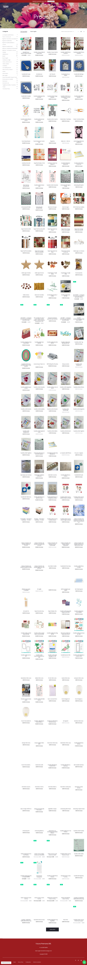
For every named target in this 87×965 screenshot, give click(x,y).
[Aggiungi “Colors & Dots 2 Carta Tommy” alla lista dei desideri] (43, 884)
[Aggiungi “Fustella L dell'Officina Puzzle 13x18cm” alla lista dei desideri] (43, 707)
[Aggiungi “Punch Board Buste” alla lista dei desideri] (30, 127)
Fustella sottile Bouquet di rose (26, 387)
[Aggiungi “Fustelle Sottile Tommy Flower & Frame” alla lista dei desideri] (69, 840)
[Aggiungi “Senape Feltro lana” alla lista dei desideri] (30, 729)
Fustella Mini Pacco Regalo (65, 74)
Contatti (60, 6)
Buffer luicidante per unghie (65, 589)
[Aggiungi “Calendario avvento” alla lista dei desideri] (56, 461)
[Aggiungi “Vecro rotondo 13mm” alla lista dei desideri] (56, 685)
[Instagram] (78, 960)
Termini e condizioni (37, 962)
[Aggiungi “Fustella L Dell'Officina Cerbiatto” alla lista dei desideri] (69, 38)
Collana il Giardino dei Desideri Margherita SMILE (26, 566)
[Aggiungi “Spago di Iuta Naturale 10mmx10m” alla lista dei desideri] (43, 795)
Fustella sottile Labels (78, 853)
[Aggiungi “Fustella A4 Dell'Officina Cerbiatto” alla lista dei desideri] (82, 38)
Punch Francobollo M (26, 721)
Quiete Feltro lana (66, 678)
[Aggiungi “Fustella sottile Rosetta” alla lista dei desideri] (30, 395)
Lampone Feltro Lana (78, 678)
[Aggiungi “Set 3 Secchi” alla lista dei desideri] (56, 60)
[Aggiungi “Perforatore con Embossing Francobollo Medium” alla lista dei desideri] (56, 817)
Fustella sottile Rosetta (26, 409)
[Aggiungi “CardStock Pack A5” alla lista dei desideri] (30, 149)
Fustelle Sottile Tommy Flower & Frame (66, 854)
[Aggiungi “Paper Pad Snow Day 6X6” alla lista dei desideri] (43, 215)
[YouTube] (73, 5)
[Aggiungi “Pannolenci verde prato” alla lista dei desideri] (69, 773)
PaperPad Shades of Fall (39, 163)
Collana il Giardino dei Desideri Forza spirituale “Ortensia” (39, 544)
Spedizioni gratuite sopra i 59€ (43, 1)
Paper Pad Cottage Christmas (65, 251)
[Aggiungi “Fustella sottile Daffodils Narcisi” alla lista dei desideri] (43, 685)
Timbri (4, 87)
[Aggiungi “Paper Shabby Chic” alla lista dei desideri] (56, 597)
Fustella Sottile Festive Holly (39, 185)
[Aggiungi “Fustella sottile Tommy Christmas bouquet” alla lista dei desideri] (82, 906)
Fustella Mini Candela (26, 96)
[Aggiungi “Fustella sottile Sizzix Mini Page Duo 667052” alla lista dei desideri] (69, 597)
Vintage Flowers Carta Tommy (66, 876)
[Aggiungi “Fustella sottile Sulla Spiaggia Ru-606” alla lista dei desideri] (56, 641)
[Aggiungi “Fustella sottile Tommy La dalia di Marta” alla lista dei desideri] (56, 505)
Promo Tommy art (7, 37)
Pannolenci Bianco (52, 786)
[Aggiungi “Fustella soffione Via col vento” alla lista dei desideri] (56, 373)
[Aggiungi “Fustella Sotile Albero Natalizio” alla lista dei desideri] (82, 82)
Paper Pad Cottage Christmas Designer (65, 229)
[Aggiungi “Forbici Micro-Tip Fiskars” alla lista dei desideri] (69, 105)
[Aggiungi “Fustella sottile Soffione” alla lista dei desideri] (82, 373)
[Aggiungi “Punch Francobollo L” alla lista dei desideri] (30, 751)
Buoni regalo (33, 31)
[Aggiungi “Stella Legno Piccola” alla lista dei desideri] (43, 259)
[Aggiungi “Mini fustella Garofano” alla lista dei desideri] (82, 751)
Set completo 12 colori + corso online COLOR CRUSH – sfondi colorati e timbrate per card (39, 319)
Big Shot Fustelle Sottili (7, 46)
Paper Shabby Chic (52, 611)
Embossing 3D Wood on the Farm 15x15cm (39, 453)
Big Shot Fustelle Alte (7, 40)
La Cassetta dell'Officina (8, 35)
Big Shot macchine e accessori (9, 38)
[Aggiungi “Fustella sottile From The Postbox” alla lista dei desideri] (69, 817)
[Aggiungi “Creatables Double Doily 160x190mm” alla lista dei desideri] (56, 439)
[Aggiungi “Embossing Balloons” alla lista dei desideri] (43, 817)
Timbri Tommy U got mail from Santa (52, 854)
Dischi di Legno (65, 207)
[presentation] (61, 43)
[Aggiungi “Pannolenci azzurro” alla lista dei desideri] (30, 773)
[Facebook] (68, 5)
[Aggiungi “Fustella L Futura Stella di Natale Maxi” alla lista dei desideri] (43, 38)
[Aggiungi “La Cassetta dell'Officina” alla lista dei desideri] (69, 439)
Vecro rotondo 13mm (52, 699)
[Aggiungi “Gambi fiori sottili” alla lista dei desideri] (43, 751)
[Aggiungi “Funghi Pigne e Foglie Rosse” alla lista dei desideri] (56, 259)
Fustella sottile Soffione (79, 387)
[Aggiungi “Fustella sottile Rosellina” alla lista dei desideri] (43, 395)
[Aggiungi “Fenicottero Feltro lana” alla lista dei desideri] (56, 729)
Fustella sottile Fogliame (26, 453)
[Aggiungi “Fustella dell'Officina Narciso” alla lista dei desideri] (82, 729)
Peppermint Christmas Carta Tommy (52, 898)
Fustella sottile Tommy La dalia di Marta (52, 519)
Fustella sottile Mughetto (78, 409)
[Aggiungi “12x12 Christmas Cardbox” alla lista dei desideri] (82, 193)
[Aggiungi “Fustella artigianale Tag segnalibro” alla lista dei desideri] (56, 906)
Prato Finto (65, 919)
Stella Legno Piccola (39, 273)
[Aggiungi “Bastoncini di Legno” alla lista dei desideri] (56, 193)
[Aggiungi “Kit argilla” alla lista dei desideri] (43, 575)
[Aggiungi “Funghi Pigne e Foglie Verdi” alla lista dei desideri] (69, 259)
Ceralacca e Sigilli (6, 60)
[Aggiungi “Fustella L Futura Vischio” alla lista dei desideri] (56, 38)
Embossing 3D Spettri (78, 185)
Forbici (4, 71)
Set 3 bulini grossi (79, 589)
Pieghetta (52, 141)
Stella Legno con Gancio (78, 251)
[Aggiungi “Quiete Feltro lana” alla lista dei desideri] (69, 664)
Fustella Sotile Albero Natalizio (78, 96)
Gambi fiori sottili (39, 765)
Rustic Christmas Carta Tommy (26, 898)
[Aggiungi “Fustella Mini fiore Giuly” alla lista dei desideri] (69, 552)
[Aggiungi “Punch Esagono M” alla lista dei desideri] (69, 685)
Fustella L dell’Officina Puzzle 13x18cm (39, 721)
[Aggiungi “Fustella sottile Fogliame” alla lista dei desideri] (30, 439)
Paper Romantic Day (39, 611)
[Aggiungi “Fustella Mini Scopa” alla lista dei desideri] (30, 60)
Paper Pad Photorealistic (26, 251)
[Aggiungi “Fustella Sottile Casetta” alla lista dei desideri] (56, 105)
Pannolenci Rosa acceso (39, 919)
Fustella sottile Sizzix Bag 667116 (52, 633)
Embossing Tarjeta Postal (78, 808)
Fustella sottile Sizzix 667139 (39, 342)
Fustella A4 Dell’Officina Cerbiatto (79, 53)
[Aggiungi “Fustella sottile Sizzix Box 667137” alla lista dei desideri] (56, 328)
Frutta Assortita (78, 273)
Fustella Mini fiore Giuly (66, 566)
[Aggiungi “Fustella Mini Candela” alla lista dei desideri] (30, 82)
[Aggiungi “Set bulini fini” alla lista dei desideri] (30, 597)
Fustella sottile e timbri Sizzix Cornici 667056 (39, 633)
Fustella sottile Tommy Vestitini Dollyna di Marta (65, 497)
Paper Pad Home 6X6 (26, 229)
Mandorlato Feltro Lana (26, 678)
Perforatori (5, 81)
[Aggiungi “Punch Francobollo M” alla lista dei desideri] (30, 707)
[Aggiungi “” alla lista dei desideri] (56, 575)
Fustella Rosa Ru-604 (65, 655)
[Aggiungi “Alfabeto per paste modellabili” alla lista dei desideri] (30, 575)
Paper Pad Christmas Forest (52, 229)
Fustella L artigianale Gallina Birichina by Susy (26, 920)
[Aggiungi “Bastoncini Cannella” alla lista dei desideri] (43, 281)
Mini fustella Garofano (79, 765)
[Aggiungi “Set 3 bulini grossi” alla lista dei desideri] (82, 575)
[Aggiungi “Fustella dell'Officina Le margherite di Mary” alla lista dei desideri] (56, 483)
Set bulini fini (26, 611)
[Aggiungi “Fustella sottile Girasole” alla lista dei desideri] (56, 395)
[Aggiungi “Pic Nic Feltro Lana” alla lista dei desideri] (56, 664)
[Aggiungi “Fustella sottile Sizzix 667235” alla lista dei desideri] (69, 281)
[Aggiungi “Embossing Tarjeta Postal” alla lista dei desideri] (82, 795)
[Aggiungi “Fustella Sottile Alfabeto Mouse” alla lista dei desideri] (30, 105)
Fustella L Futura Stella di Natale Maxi (39, 53)
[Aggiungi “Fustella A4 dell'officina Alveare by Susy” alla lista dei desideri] (56, 707)
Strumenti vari (6, 83)
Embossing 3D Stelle (26, 207)
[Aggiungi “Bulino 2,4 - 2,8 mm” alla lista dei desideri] (69, 127)
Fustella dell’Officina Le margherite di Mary (52, 497)
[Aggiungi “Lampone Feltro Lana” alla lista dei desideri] (82, 664)
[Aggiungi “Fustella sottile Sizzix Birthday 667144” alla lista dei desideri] (69, 328)
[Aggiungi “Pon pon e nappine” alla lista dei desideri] (82, 439)
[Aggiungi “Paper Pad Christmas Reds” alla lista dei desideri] (56, 237)
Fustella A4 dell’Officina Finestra (52, 876)
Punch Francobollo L (26, 765)
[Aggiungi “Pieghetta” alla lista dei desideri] (56, 127)
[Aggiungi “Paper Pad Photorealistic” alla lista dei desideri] (30, 237)
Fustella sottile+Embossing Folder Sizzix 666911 (78, 319)
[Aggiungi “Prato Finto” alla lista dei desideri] (69, 906)
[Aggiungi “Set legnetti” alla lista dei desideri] (69, 707)
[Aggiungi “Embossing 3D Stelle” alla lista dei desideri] (30, 193)
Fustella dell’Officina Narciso (78, 743)
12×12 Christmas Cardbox (78, 207)
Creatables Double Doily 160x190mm (52, 453)
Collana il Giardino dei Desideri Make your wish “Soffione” (39, 567)
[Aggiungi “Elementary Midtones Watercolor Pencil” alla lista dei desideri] (69, 619)
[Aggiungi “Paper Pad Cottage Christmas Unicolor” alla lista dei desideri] (82, 215)
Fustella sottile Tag (79, 342)
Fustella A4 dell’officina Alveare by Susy (52, 721)
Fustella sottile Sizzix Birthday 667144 (65, 342)
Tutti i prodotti (23, 31)
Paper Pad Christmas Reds (52, 251)
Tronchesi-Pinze (6, 88)
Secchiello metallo (52, 566)
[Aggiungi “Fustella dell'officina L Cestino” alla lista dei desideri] (69, 461)
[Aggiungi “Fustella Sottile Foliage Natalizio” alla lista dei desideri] (56, 82)
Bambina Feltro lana (78, 721)
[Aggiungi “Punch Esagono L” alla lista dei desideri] (82, 685)
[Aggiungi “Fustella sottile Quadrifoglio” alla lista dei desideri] (69, 395)
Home (25, 6)
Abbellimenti (5, 54)
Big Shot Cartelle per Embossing (10, 48)
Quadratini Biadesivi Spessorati (65, 163)
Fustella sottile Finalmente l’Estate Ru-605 (39, 656)
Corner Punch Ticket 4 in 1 (39, 364)
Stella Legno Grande (26, 273)
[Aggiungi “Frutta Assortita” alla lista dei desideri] (82, 259)
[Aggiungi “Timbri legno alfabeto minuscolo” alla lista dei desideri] (43, 461)
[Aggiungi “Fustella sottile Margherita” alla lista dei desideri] (82, 350)
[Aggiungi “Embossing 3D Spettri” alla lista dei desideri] (82, 171)
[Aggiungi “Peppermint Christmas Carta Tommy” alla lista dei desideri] (56, 884)
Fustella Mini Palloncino (26, 497)
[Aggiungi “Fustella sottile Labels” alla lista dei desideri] (82, 840)
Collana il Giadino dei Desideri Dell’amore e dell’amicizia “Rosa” (78, 544)
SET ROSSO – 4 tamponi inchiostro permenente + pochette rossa (26, 319)
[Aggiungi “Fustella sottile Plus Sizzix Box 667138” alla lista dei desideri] (30, 328)
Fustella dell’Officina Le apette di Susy (39, 497)
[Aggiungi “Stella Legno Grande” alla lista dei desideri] (30, 259)
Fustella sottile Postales (79, 830)
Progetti (53, 6)
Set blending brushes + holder (52, 295)
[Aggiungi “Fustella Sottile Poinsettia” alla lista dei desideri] (56, 171)
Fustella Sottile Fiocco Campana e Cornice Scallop (65, 97)
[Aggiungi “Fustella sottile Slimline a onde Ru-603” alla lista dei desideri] (82, 641)
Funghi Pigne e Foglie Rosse (52, 273)
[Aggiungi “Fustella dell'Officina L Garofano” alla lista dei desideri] (69, 751)
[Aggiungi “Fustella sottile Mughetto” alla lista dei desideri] (82, 395)
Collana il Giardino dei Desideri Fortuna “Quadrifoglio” (52, 544)
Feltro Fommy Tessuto (8, 69)
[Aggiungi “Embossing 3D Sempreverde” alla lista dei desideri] (43, 193)
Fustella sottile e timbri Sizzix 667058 (26, 633)
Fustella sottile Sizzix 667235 (65, 295)
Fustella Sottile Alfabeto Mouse (26, 120)
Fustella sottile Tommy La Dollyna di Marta (79, 497)
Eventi (46, 6)
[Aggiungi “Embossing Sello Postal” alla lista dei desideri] (69, 795)
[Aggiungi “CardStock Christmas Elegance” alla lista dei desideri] (56, 149)
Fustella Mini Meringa (78, 74)
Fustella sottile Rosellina (39, 409)
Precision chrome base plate (26, 699)
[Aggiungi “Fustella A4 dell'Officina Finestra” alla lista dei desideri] (56, 862)
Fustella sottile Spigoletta (65, 387)
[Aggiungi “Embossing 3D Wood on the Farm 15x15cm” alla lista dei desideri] (43, 439)
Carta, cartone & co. (7, 62)
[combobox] (67, 31)
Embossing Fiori (26, 830)
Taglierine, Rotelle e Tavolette (9, 85)
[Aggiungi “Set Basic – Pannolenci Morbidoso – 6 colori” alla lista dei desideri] (43, 505)
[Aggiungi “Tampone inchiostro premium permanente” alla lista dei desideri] (56, 304)
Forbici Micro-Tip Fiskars (65, 119)
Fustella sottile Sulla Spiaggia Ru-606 (52, 655)
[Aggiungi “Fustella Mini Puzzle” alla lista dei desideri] (82, 461)
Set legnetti (65, 721)
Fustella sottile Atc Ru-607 (26, 655)
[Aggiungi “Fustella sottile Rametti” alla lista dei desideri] (69, 417)
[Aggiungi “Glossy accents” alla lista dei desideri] (69, 350)
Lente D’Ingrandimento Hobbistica (79, 141)
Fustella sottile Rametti (66, 431)
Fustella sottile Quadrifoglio (65, 409)
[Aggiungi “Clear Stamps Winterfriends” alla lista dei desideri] (30, 171)
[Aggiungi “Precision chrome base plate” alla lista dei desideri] (30, 685)
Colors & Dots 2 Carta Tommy (39, 898)
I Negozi (39, 6)
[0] (82, 7)
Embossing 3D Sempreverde (39, 207)
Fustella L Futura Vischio (52, 52)
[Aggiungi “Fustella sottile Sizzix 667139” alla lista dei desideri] (43, 328)
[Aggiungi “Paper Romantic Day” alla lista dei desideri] (43, 597)
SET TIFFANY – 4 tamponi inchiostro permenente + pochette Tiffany (78, 296)
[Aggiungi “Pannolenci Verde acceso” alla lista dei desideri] (82, 773)
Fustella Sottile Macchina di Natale (39, 96)
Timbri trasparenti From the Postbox (26, 854)
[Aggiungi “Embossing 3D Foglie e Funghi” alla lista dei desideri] (69, 171)
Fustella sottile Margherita (79, 364)
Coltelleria (5, 65)
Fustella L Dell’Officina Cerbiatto (65, 53)
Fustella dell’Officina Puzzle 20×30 (52, 765)
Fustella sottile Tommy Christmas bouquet (79, 920)
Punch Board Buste (26, 141)
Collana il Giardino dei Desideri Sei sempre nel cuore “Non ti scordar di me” (79, 520)
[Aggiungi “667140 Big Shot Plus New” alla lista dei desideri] (56, 350)
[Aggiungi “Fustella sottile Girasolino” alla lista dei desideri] (43, 373)
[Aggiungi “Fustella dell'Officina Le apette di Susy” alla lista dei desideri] (43, 483)
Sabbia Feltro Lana (39, 678)
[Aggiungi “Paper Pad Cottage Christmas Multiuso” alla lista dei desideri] (43, 237)
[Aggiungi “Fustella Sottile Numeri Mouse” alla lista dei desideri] (43, 105)
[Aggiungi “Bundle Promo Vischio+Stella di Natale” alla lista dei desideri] (30, 38)
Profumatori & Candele (8, 79)
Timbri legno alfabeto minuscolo (39, 475)
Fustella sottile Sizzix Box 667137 (52, 342)
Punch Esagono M (66, 699)
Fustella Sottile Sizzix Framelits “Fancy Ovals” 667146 (26, 365)
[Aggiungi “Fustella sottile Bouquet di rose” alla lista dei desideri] (30, 373)
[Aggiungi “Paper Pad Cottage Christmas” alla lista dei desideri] (69, 237)
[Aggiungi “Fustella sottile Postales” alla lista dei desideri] (82, 817)
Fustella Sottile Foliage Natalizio (52, 96)
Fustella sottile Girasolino (39, 387)
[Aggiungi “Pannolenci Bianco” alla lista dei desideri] (56, 773)
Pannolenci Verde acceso (79, 787)
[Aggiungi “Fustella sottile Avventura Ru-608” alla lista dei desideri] (82, 619)
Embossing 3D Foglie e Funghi (66, 185)
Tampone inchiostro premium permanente (52, 318)
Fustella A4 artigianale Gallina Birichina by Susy (78, 898)
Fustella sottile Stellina (52, 431)
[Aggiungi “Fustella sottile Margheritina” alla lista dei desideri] (30, 417)
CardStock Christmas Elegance (52, 163)
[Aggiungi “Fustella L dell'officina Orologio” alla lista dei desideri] (82, 552)
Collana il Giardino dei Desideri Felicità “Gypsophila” (65, 544)
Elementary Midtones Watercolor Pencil (65, 633)
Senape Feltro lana (26, 743)
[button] (30, 41)
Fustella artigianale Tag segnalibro (52, 920)
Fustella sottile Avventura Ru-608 (78, 633)
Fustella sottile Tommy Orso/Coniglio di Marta (66, 519)
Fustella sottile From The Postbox (65, 831)
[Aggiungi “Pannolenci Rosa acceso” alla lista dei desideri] (43, 906)
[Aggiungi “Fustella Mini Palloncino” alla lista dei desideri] (30, 483)
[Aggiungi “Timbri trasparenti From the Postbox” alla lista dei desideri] (30, 840)
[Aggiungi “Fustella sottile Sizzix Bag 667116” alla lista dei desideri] (56, 619)
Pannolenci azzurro (26, 786)
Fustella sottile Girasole (52, 409)
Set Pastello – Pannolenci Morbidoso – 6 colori (26, 519)
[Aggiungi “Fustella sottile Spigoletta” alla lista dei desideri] (69, 373)
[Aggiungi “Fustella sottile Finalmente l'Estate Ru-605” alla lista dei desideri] (43, 641)
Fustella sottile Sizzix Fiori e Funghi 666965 (26, 876)
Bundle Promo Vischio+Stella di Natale (26, 53)
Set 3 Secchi (52, 74)
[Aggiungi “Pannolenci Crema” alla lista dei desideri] (43, 773)
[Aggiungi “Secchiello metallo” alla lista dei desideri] (56, 552)
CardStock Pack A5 (26, 163)
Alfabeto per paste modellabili (26, 589)
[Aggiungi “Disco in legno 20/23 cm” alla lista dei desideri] (30, 795)
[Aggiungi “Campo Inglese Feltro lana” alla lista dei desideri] (43, 729)
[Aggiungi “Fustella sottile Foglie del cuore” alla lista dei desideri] (43, 417)
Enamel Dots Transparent (39, 876)
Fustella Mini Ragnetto (79, 875)
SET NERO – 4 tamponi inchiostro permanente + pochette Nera (65, 319)
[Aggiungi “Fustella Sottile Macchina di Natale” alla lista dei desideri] (43, 82)
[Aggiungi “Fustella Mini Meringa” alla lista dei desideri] (82, 60)
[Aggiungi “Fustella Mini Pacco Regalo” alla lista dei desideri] (69, 60)
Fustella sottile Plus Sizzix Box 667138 (26, 342)
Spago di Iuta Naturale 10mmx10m (39, 809)
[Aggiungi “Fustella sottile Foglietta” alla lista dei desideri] (82, 417)
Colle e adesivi (6, 63)
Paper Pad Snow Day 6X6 (39, 229)
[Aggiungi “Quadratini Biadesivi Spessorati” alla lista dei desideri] (69, 149)
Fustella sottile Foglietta (79, 431)
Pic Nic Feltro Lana (52, 678)
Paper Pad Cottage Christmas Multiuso (39, 251)
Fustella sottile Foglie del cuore (39, 431)
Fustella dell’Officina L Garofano (65, 765)
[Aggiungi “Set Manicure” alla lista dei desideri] (43, 60)
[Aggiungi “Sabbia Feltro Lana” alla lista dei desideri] (43, 664)
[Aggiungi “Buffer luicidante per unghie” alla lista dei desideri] (69, 575)
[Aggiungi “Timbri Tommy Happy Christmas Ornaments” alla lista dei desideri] (43, 840)
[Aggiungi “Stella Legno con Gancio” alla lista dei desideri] (82, 237)
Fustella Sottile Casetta (52, 119)
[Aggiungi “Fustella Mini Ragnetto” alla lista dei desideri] (82, 862)
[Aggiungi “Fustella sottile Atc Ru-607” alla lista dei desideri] (30, 641)
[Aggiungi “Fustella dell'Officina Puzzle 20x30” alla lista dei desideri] (56, 751)
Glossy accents (65, 364)
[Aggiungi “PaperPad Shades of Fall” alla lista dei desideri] (43, 149)
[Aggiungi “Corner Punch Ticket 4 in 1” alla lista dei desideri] (43, 350)
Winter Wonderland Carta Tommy (65, 898)
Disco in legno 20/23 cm (26, 808)
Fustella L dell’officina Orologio (78, 566)
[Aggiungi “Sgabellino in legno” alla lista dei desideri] (56, 795)
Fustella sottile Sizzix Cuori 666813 (78, 611)
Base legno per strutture (26, 475)
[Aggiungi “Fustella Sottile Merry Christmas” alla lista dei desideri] (82, 149)
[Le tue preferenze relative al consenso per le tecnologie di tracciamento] (6, 963)
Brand (4, 56)
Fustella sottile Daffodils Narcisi (39, 699)
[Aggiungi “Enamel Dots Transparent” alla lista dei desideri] (43, 862)
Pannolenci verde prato (65, 786)
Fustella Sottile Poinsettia (52, 185)
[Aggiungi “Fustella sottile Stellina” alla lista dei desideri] (56, 417)
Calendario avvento (52, 475)
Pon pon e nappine (79, 453)
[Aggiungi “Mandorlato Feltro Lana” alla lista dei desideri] (30, 664)
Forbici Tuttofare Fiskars (78, 119)
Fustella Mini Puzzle (79, 475)
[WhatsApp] (76, 5)
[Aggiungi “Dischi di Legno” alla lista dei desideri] (69, 193)
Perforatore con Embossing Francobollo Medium (52, 832)
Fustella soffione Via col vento (52, 387)
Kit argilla (39, 589)
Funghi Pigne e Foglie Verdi (65, 273)
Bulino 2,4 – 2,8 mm (65, 141)
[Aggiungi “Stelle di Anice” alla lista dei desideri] (30, 281)
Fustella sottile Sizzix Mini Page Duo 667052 (65, 611)
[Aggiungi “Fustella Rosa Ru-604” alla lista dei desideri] (69, 641)
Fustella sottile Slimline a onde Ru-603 (78, 655)
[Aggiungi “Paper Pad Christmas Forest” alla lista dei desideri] (56, 215)
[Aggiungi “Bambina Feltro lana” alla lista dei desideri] (82, 707)
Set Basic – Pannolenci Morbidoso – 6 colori (39, 519)
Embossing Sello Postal (66, 808)
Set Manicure (39, 74)
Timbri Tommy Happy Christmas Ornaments (39, 854)
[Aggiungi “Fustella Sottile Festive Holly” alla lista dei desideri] (43, 171)
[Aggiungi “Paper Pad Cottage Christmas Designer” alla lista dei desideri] (69, 215)
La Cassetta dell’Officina (65, 453)
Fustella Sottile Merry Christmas (78, 163)
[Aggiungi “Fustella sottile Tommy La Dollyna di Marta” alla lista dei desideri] (82, 483)
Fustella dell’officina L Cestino (65, 475)
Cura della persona (7, 67)
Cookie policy (28, 962)
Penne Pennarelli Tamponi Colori (10, 77)
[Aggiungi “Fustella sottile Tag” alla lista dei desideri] (82, 328)
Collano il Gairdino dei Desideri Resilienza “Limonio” (26, 544)
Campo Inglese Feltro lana (39, 743)
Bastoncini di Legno (52, 207)
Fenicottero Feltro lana (52, 743)
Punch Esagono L (79, 699)
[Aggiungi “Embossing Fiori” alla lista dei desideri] (30, 817)
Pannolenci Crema (39, 786)
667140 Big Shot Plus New (52, 364)
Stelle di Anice (26, 295)
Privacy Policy (20, 962)
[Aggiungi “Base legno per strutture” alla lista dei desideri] (30, 461)
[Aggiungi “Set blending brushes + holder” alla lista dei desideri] (56, 281)
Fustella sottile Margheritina (26, 431)
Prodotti (32, 6)
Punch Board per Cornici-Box (39, 141)
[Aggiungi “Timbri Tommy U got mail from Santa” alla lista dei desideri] (56, 840)
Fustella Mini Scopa (26, 74)
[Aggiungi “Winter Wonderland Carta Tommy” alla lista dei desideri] (69, 884)
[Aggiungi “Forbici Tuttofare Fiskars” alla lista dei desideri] (82, 105)
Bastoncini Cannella (39, 295)
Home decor (5, 73)
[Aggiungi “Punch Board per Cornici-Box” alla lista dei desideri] (43, 127)
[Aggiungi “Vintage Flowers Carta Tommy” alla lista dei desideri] (69, 862)
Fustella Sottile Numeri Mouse (39, 120)
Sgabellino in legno (52, 808)
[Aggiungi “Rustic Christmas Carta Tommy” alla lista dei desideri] (30, 884)
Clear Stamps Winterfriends (26, 185)
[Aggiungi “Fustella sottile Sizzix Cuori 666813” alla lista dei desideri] (82, 597)
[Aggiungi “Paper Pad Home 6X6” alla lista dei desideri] (30, 215)
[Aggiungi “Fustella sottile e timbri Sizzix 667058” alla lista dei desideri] (30, 619)
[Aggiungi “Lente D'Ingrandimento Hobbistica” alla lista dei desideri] (82, 127)
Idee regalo (5, 75)
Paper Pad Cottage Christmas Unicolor (79, 229)
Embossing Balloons (39, 830)
